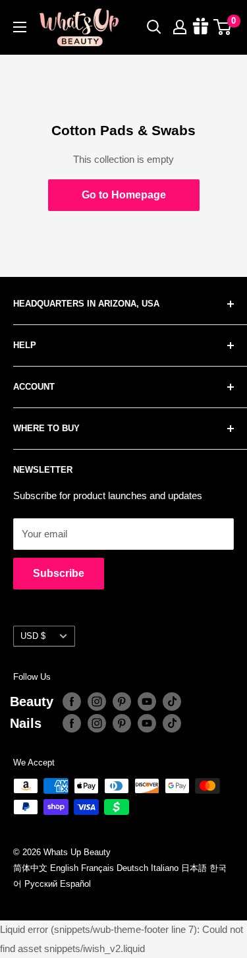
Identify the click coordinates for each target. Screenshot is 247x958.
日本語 (194, 868)
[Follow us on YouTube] (147, 701)
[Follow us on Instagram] (97, 701)
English (64, 868)
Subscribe (58, 573)
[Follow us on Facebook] (72, 701)
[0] (223, 27)
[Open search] (154, 27)
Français (97, 868)
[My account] (179, 27)
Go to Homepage (124, 194)
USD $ (32, 636)
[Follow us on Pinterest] (122, 701)
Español (75, 884)
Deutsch (132, 868)
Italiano (164, 868)
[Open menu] (19, 27)
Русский (40, 884)
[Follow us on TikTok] (172, 701)
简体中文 (30, 868)
